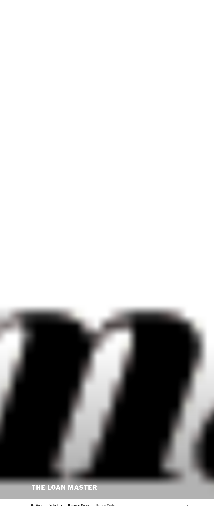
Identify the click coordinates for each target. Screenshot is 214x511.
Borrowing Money (78, 505)
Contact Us (55, 505)
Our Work (36, 505)
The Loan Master (64, 487)
